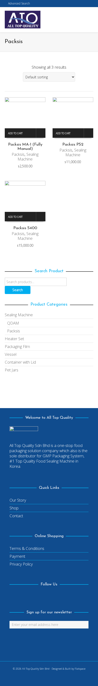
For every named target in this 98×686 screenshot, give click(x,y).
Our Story (18, 500)
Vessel (10, 354)
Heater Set (14, 338)
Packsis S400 (25, 228)
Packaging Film (17, 346)
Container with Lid (20, 362)
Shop (14, 508)
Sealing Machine (28, 156)
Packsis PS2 (72, 145)
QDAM (13, 323)
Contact (16, 515)
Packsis (18, 154)
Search (17, 290)
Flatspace (80, 668)
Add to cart (15, 133)
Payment (17, 556)
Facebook (13, 597)
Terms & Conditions (27, 548)
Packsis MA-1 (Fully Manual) (25, 147)
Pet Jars (11, 370)
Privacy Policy (21, 564)
